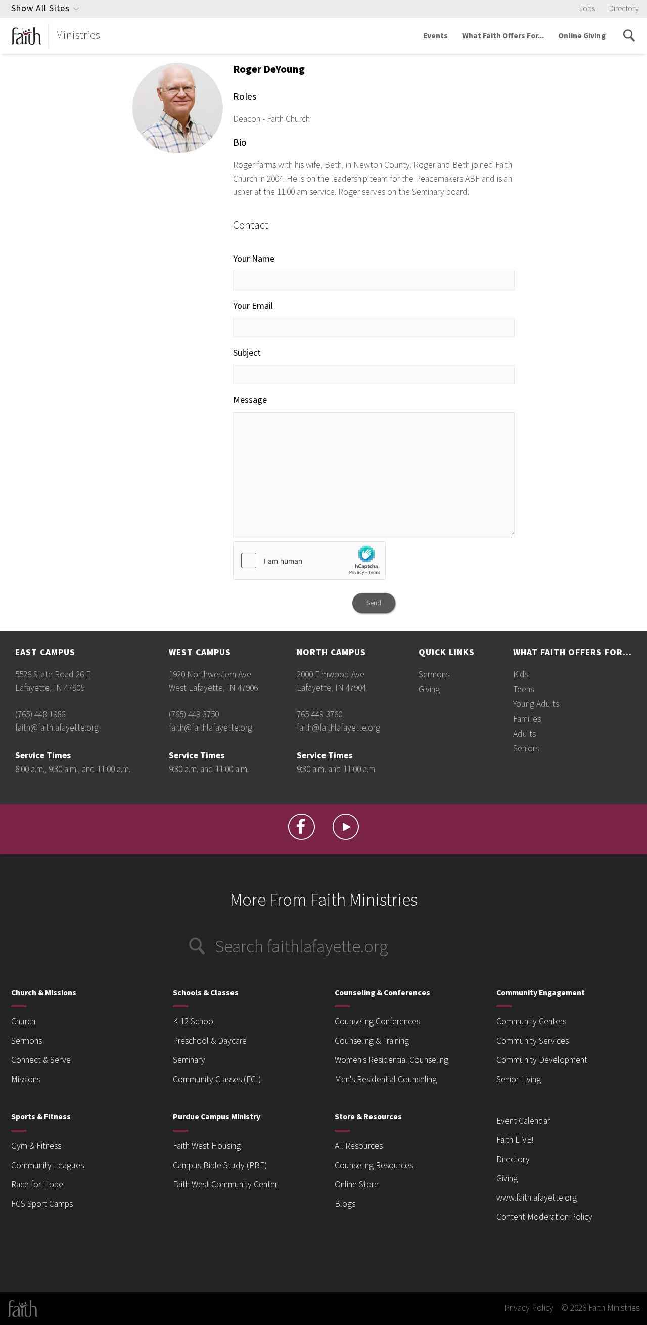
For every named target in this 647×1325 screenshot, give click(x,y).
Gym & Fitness (36, 1146)
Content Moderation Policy (544, 1217)
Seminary (189, 1060)
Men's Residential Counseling (386, 1079)
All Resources (359, 1146)
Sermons (434, 674)
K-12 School (194, 1021)
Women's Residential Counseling (391, 1060)
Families (527, 719)
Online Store (357, 1184)
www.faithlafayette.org (536, 1197)
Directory (624, 8)
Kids (520, 674)
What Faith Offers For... (503, 35)
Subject (247, 353)
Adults (524, 734)
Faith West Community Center (225, 1184)
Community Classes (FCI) (217, 1079)
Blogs (345, 1204)
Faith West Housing (207, 1146)
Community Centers (531, 1021)
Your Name (253, 258)
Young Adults (536, 704)
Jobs (587, 8)
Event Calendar (523, 1121)
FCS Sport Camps (42, 1204)
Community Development (541, 1060)
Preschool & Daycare (210, 1041)
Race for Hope (37, 1184)
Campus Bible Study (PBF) (220, 1165)
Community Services (532, 1041)
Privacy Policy (528, 1308)
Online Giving (582, 35)
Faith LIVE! (515, 1140)
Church (23, 1021)
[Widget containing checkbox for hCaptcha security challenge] (309, 560)
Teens (523, 689)
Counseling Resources (374, 1165)
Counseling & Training (372, 1041)
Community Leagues (47, 1165)
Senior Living (518, 1079)
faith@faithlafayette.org (57, 727)
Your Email (253, 306)
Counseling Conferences (377, 1021)
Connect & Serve (41, 1060)
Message (250, 400)
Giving (429, 689)
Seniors (526, 748)
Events (435, 35)
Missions (25, 1079)
